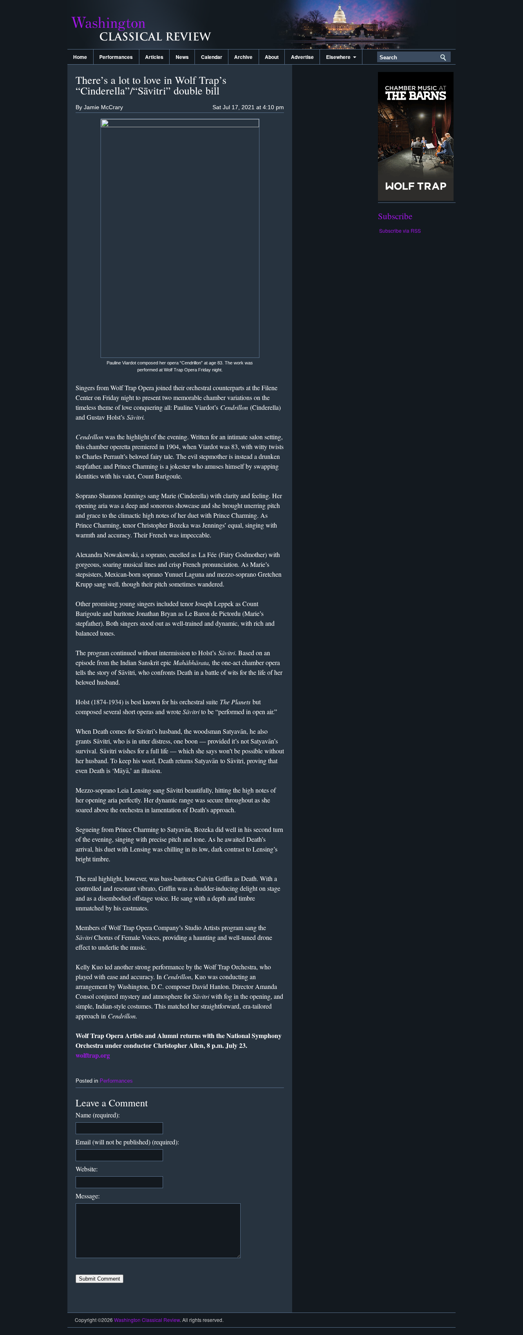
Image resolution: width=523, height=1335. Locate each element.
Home (80, 57)
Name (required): (98, 1114)
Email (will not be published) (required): (127, 1141)
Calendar (211, 57)
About (272, 57)
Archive (243, 57)
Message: (88, 1195)
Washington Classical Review (149, 24)
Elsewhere (339, 57)
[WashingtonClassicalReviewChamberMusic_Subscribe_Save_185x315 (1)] (416, 198)
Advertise (302, 57)
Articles (154, 57)
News (182, 57)
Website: (87, 1168)
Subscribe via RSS (400, 230)
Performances (116, 57)
